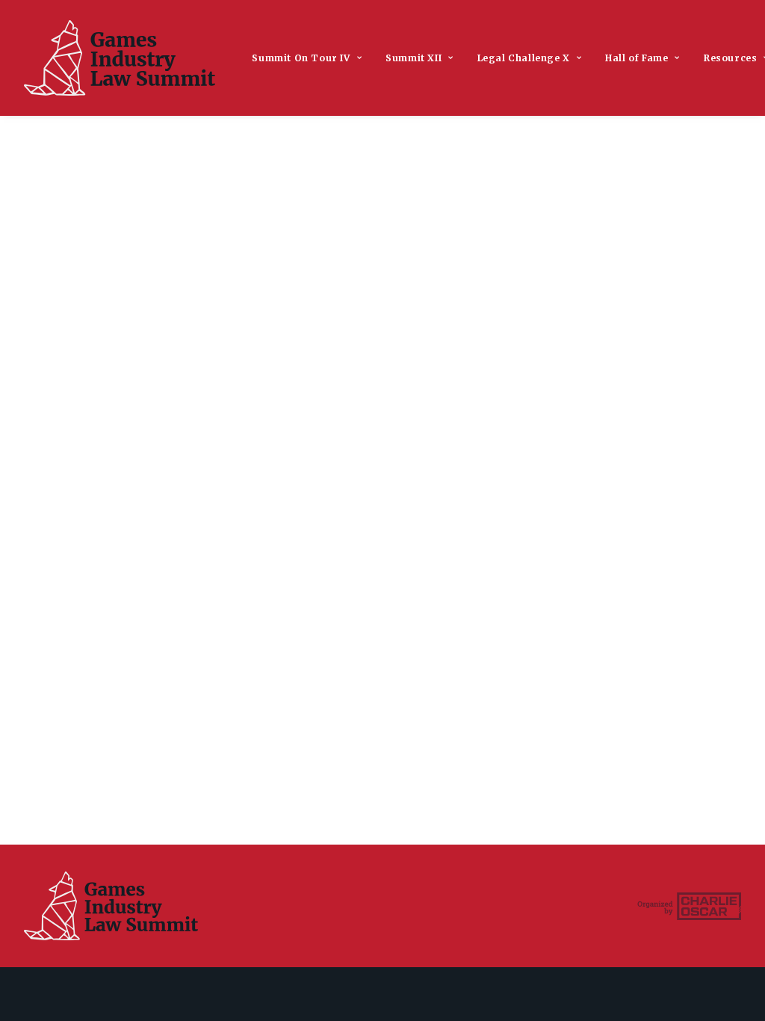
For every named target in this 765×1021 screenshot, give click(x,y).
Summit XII (413, 58)
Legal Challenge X (523, 58)
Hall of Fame (636, 58)
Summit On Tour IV (301, 58)
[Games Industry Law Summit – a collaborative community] (119, 58)
